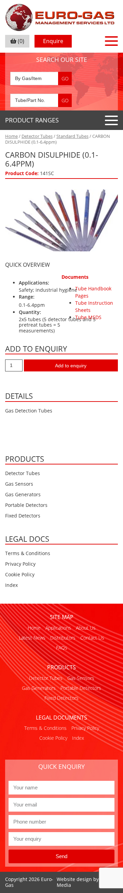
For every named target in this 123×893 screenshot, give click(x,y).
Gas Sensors (19, 484)
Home (11, 136)
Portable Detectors (26, 505)
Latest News (32, 637)
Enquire (53, 41)
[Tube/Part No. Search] (41, 100)
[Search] (65, 78)
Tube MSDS (88, 317)
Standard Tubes (72, 136)
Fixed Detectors (22, 515)
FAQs (61, 647)
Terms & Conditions (27, 553)
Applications (58, 628)
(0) (20, 41)
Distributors (63, 637)
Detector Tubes (37, 136)
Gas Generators (23, 494)
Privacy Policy (20, 564)
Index (11, 585)
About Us (86, 628)
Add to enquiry (70, 365)
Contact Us (92, 637)
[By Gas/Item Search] (41, 78)
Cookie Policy (20, 574)
